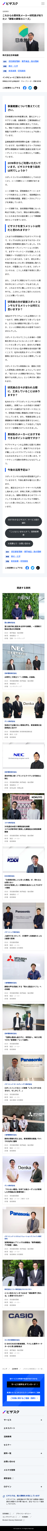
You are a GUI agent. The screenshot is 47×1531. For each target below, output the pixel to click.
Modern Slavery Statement (12, 1520)
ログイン (7, 1486)
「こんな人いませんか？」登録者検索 (24, 533)
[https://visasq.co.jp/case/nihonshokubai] (35, 88)
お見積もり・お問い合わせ (19, 543)
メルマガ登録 (9, 1470)
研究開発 (21, 71)
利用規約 (25, 1517)
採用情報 (6, 1514)
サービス (7, 1420)
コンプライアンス (9, 1517)
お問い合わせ (9, 1461)
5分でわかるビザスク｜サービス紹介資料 (23, 521)
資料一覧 (7, 1453)
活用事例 (7, 1436)
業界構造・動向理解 (30, 61)
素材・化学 (13, 66)
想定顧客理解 (14, 61)
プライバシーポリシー (23, 1514)
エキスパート (9, 1428)
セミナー (7, 1445)
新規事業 (12, 71)
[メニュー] (42, 3)
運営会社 (7, 1478)
